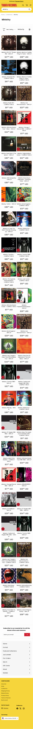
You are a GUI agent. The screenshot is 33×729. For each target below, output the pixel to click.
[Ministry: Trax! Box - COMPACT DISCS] (8, 244)
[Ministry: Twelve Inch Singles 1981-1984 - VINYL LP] (8, 523)
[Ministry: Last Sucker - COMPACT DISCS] (24, 269)
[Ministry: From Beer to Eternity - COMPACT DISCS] (8, 600)
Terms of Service (6, 698)
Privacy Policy (5, 695)
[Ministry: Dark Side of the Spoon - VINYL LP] (8, 143)
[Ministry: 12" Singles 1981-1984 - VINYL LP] (8, 422)
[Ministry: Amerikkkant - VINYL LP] (8, 499)
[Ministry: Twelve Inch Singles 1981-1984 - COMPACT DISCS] (24, 372)
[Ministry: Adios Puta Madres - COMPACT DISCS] (8, 448)
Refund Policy (5, 693)
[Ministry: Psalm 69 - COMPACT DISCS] (8, 93)
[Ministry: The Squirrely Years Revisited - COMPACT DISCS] (8, 269)
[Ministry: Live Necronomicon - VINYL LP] (24, 93)
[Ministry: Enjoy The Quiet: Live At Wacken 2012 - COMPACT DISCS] (24, 422)
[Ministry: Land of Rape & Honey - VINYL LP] (24, 600)
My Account (4, 700)
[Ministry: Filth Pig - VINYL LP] (8, 398)
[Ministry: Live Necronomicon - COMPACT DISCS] (24, 549)
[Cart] (27, 5)
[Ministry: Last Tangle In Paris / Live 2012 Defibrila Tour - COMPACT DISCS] (8, 549)
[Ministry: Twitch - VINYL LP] (8, 194)
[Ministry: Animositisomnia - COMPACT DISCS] (24, 575)
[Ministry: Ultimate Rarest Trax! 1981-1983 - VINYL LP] (24, 448)
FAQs (2, 686)
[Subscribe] (27, 634)
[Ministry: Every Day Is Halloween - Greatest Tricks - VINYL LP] (24, 168)
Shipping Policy (5, 691)
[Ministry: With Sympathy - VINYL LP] (8, 168)
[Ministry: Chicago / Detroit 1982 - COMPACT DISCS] (24, 117)
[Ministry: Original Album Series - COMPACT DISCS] (24, 143)
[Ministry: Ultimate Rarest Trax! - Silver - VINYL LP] (8, 117)
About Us (3, 684)
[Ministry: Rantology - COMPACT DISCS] (8, 575)
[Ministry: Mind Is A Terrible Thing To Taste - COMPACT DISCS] (24, 67)
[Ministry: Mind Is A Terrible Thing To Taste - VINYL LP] (24, 42)
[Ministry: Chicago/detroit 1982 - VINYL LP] (8, 474)
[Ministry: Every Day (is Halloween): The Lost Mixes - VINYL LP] (24, 346)
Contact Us (4, 688)
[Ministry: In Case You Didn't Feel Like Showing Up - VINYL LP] (8, 218)
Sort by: (8, 29)
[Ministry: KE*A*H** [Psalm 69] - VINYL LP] (8, 42)
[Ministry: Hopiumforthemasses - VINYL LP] (24, 295)
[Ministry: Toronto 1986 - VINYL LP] (8, 372)
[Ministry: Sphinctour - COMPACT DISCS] (24, 218)
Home (3, 14)
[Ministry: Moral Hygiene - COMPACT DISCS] (24, 194)
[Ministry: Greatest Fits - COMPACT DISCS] (8, 67)
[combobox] (16, 9)
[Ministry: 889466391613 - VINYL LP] (24, 474)
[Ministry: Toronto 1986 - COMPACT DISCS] (24, 244)
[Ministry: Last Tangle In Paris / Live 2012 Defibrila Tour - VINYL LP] (8, 346)
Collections (9, 14)
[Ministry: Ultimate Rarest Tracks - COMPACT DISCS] (8, 295)
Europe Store (19, 1)
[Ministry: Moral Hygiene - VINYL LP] (8, 321)
